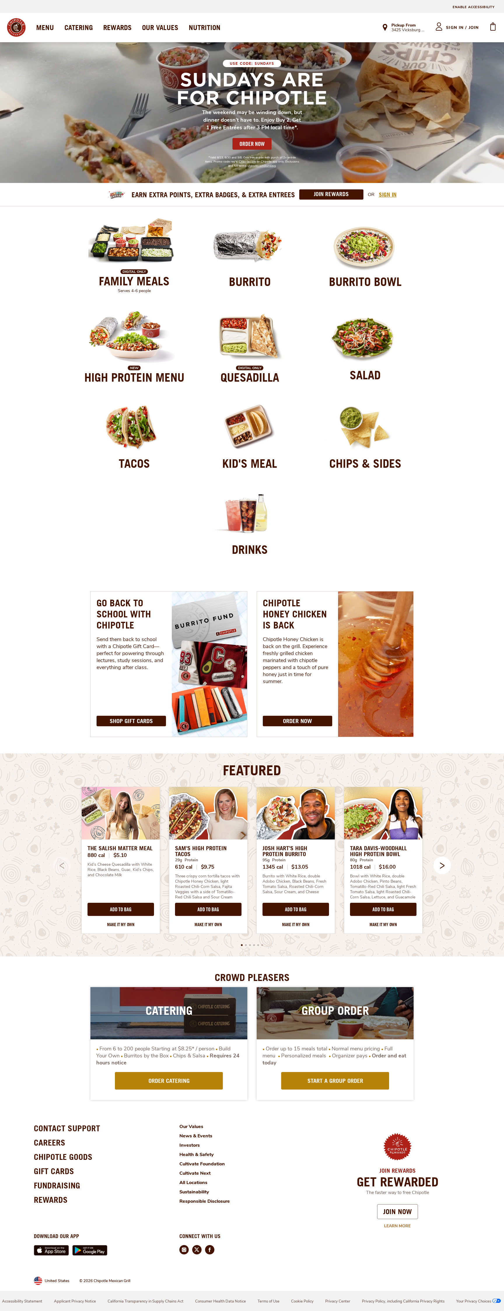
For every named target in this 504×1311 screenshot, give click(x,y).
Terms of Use (268, 1301)
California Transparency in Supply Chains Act (145, 1301)
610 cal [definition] (183, 866)
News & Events (195, 1136)
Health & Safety (196, 1154)
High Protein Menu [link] (134, 377)
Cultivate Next (195, 1173)
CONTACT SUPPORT (67, 1128)
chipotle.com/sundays (262, 166)
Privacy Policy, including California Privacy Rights (403, 1301)
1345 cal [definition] (272, 866)
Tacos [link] (134, 463)
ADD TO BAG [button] (120, 909)
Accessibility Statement (22, 1301)
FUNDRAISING (57, 1185)
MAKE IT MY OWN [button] (120, 924)
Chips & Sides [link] (365, 463)
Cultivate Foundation (202, 1164)
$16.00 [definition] (387, 866)
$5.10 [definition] (120, 855)
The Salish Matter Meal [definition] (120, 848)
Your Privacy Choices (473, 1301)
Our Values (191, 1126)
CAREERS (49, 1142)
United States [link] (57, 1281)
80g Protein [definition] (361, 860)
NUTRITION (204, 27)
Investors (189, 1145)
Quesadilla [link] (249, 377)
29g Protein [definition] (186, 860)
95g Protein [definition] (274, 860)
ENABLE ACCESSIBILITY (474, 7)
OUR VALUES (160, 27)
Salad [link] (365, 375)
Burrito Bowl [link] (365, 282)
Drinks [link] (250, 549)
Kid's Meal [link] (249, 463)
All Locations (193, 1182)
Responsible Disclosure (204, 1201)
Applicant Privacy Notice (75, 1301)
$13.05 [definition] (299, 866)
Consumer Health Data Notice (220, 1301)
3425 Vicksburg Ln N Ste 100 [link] (408, 30)
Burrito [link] (250, 282)
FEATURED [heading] (252, 770)
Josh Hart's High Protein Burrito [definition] (284, 851)
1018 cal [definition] (360, 866)
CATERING (78, 27)
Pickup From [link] (403, 25)
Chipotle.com (247, 162)
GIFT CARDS (54, 1171)
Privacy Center (337, 1301)
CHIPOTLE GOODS (63, 1157)
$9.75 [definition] (208, 866)
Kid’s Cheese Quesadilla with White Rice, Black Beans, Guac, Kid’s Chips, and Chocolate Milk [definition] (121, 870)
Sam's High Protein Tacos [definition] (201, 851)
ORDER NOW (252, 143)
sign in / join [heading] (462, 27)
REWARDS (117, 27)
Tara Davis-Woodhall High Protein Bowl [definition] (378, 851)
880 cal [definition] (96, 855)
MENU (45, 27)
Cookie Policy (302, 1301)
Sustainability (194, 1192)
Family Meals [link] (134, 281)
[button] (442, 865)
